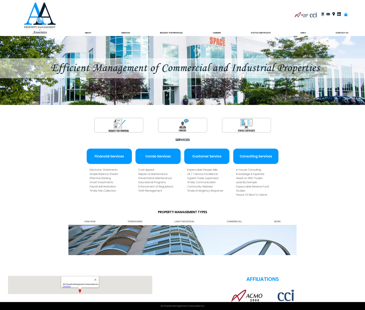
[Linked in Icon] (339, 14)
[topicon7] (323, 14)
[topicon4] (328, 14)
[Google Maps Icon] (333, 14)
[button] (345, 14)
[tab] (89, 221)
